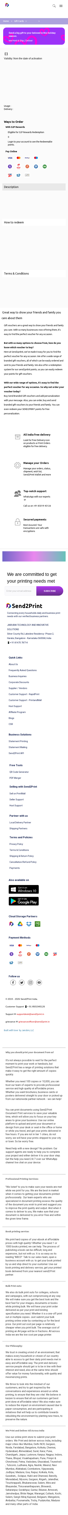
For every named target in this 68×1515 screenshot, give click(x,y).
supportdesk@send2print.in (30, 1014)
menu (61, 6)
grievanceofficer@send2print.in (34, 1021)
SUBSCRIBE (50, 591)
